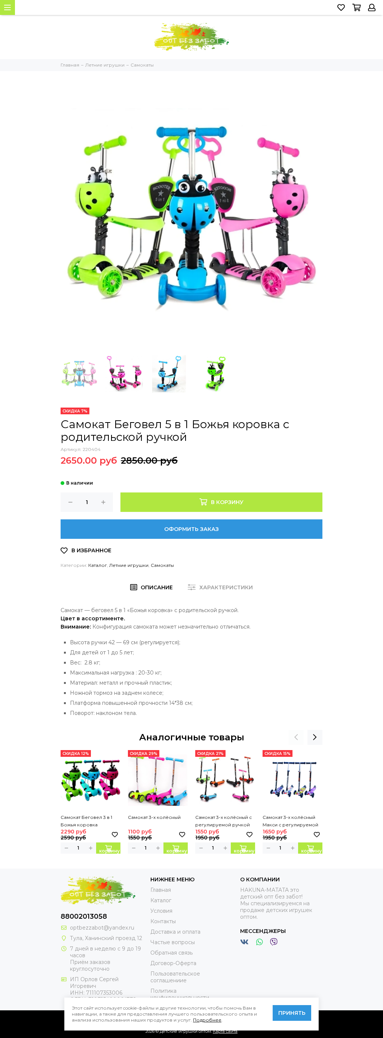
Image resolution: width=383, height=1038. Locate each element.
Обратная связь (171, 952)
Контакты (163, 921)
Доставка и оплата (175, 931)
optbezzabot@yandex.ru (102, 927)
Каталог (97, 565)
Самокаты (162, 565)
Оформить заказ (191, 529)
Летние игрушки (128, 565)
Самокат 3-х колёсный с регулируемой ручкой (223, 820)
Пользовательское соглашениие (175, 977)
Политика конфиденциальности (179, 994)
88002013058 (84, 916)
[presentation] (296, 737)
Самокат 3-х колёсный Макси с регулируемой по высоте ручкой (290, 821)
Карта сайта (225, 1031)
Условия (161, 911)
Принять (292, 1013)
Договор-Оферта (173, 963)
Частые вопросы (172, 942)
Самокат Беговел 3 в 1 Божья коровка (86, 820)
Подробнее (207, 1020)
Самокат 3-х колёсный (154, 817)
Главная (160, 890)
